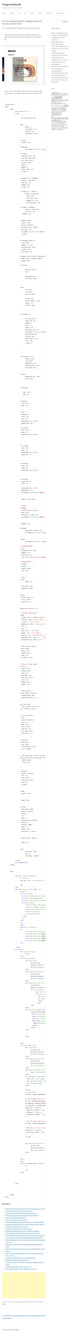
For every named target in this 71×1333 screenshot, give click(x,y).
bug (63, 95)
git (61, 103)
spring (54, 124)
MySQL (32, 13)
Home (3, 13)
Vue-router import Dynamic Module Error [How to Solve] (22, 1233)
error (61, 101)
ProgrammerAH (11, 4)
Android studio (63, 93)
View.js (53, 129)
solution (62, 122)
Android (55, 93)
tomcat (60, 127)
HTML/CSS (31, 1302)
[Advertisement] (24, 1285)
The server (54, 128)
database (58, 96)
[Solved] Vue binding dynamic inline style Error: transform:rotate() (25, 1222)
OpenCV (61, 112)
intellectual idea (58, 106)
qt (66, 121)
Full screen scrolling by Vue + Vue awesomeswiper (21, 1258)
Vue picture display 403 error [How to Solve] (19, 1211)
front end (55, 103)
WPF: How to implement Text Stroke (16, 1220)
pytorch (63, 121)
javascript (55, 108)
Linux (40, 13)
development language (59, 100)
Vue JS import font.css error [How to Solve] (18, 1229)
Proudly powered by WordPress (10, 1329)
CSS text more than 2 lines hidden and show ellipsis (21, 1213)
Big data (59, 95)
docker (53, 101)
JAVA (25, 13)
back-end (54, 95)
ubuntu (65, 127)
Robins (4, 1304)
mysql (63, 110)
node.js (53, 112)
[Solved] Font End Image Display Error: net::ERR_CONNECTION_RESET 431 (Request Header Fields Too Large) (25, 1262)
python (55, 120)
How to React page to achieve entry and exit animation (22, 1215)
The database (61, 126)
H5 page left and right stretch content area (18, 1267)
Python (12, 13)
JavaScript (49, 13)
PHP (19, 13)
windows (60, 129)
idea (52, 106)
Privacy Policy (60, 13)
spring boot (61, 125)
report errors (54, 123)
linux (63, 108)
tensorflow (54, 126)
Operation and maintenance (56, 114)
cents (52, 97)
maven (53, 110)
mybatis (58, 110)
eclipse (58, 101)
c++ (66, 95)
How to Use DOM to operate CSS (16, 1218)
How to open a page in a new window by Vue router (21, 1269)
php (52, 116)
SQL (67, 125)
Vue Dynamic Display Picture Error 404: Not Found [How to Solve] (25, 1209)
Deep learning (56, 98)
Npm (57, 112)
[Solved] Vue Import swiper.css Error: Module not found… (23, 1231)
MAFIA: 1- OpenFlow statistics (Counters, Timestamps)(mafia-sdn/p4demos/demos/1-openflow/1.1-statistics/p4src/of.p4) (60, 37)
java (65, 105)
